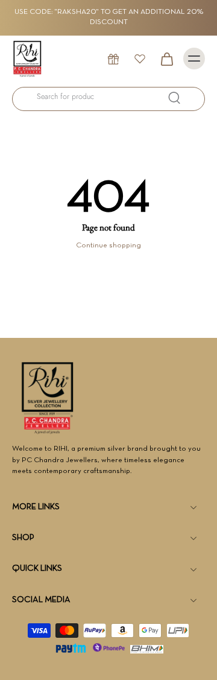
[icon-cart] (166, 58)
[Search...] (174, 97)
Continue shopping (108, 245)
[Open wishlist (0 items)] (140, 58)
